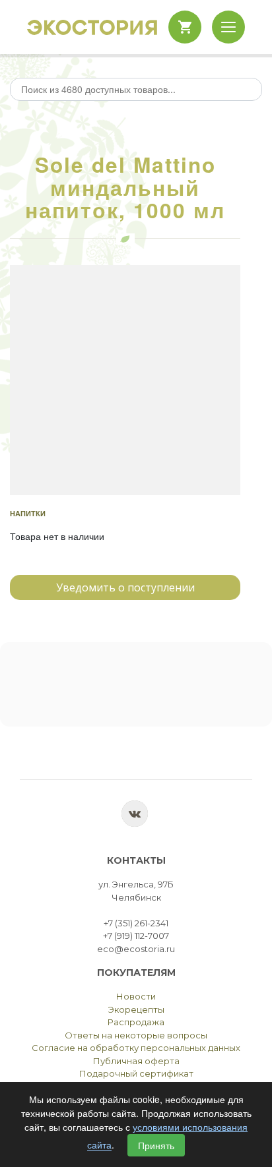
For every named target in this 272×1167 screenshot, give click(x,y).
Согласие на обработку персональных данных (136, 1047)
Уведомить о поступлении (125, 587)
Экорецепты (136, 1009)
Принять (156, 1145)
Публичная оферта (136, 1061)
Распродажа (136, 1022)
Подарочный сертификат (136, 1073)
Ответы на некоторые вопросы (136, 1035)
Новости (136, 996)
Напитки (28, 513)
